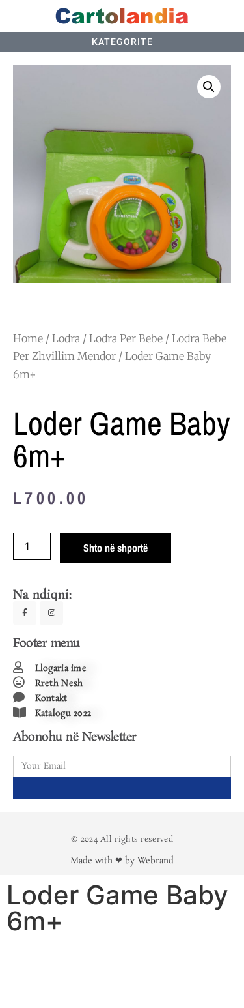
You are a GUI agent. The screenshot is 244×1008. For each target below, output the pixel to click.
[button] (209, 86)
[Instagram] (51, 613)
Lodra (66, 338)
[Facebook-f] (24, 613)
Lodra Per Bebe (126, 338)
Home (28, 338)
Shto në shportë (115, 548)
